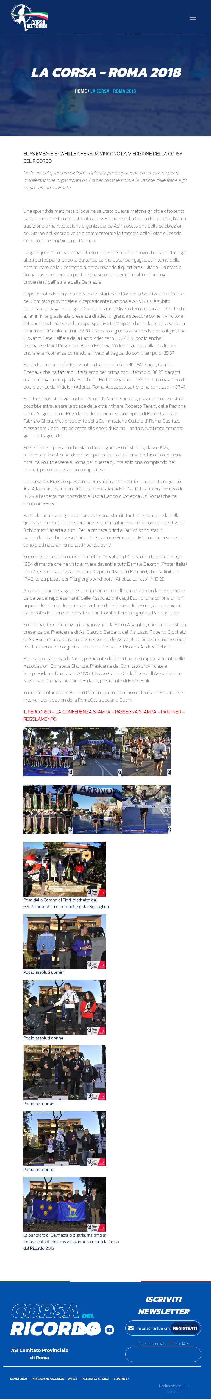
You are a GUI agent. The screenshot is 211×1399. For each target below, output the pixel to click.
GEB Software (178, 1389)
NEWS (72, 1378)
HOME (81, 91)
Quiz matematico (154, 1343)
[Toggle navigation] (192, 17)
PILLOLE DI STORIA (95, 1378)
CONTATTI (120, 1378)
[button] (48, 751)
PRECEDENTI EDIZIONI (47, 1378)
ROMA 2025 (18, 1378)
